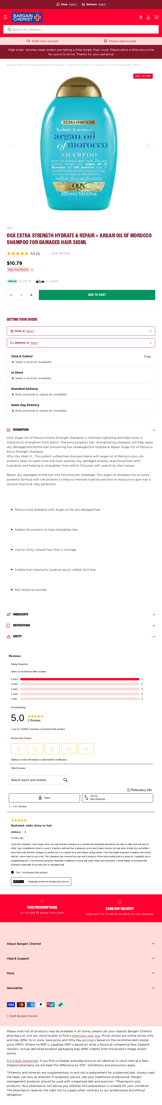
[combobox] (81, 29)
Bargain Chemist (27, 1016)
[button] (156, 17)
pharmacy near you (86, 1035)
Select (73, 4)
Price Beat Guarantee (22, 1060)
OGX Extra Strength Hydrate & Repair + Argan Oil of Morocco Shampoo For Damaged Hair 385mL (79, 64)
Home (10, 64)
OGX (10, 228)
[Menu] (5, 17)
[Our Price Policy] (32, 269)
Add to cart (97, 295)
